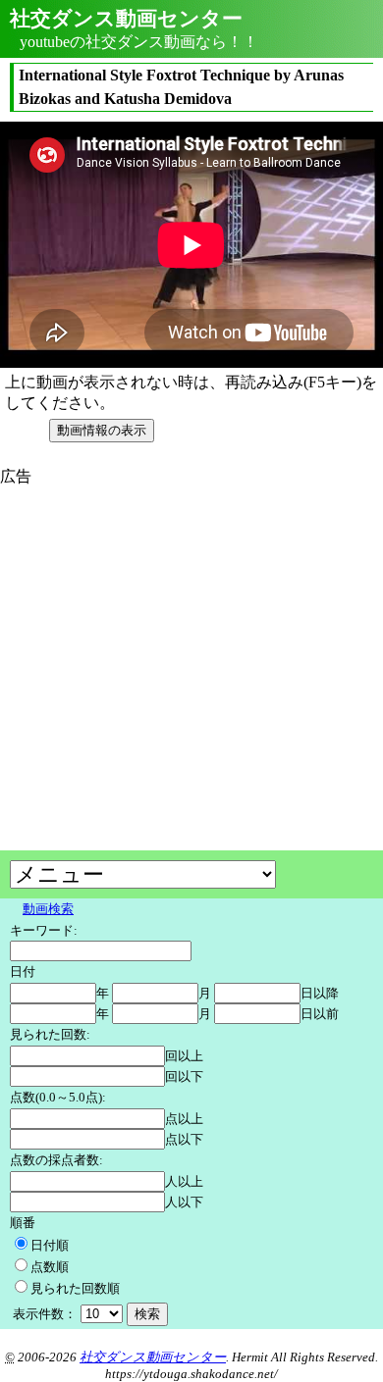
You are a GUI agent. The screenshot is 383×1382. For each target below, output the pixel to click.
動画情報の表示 (101, 430)
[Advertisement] (165, 624)
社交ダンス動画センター (153, 1357)
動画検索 (48, 908)
